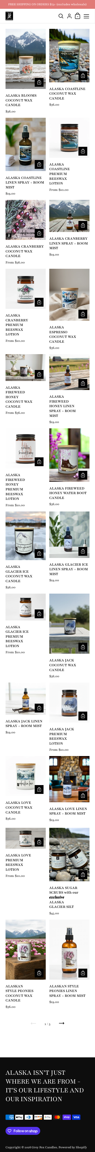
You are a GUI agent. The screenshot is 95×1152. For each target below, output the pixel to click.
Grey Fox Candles (44, 1147)
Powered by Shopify (73, 1147)
